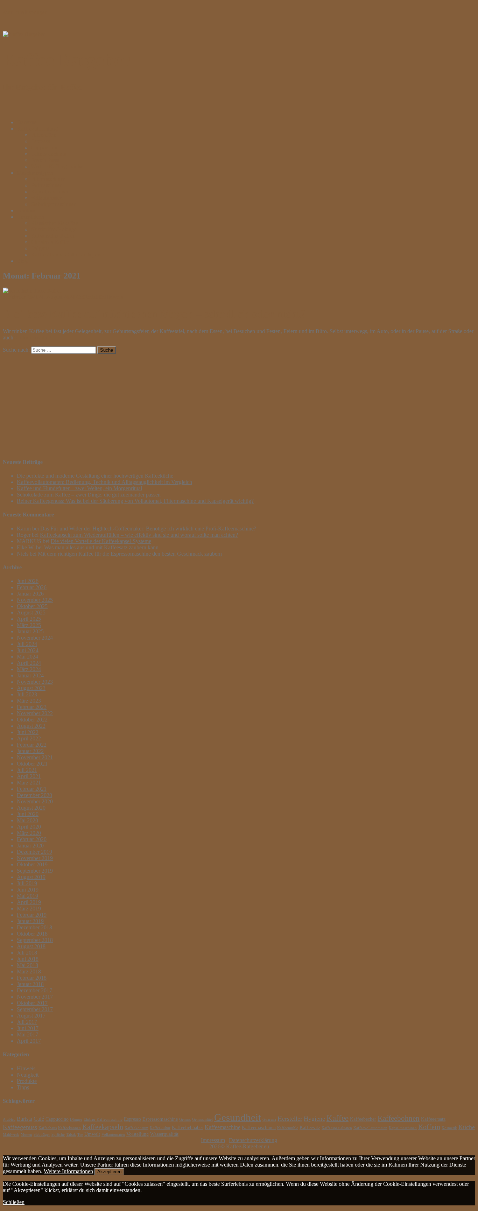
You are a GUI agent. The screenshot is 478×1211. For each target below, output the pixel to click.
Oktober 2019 (32, 864)
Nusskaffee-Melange (54, 229)
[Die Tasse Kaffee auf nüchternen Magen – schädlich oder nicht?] (32, 291)
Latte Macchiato (48, 154)
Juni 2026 (27, 581)
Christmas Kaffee (50, 242)
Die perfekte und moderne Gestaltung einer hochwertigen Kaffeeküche (95, 476)
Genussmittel (202, 1119)
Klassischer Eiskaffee (54, 223)
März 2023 (29, 701)
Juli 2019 (27, 883)
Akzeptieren (109, 1171)
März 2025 (29, 625)
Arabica (9, 1119)
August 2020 (31, 808)
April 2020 (29, 827)
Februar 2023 (32, 707)
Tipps (23, 1087)
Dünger (76, 1119)
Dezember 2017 (34, 990)
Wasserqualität (164, 1134)
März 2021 (29, 783)
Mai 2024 (27, 657)
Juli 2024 (27, 644)
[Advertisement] (213, 403)
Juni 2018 (27, 959)
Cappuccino (44, 147)
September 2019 (35, 871)
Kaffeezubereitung (37, 129)
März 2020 (29, 833)
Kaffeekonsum (136, 1128)
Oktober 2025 (32, 606)
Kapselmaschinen (50, 192)
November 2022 (35, 713)
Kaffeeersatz (433, 1119)
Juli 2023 (27, 694)
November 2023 (35, 682)
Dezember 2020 (34, 795)
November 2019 (35, 858)
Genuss (185, 1119)
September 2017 (35, 1009)
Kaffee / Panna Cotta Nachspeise (67, 255)
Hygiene (314, 1118)
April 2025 (29, 619)
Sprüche (58, 1134)
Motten (26, 1134)
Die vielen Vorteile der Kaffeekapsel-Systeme (101, 541)
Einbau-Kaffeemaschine (103, 1119)
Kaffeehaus (47, 1128)
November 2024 (35, 638)
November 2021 (35, 757)
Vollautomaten (47, 198)
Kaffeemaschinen (259, 1127)
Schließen (13, 1202)
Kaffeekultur (160, 1128)
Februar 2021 (32, 789)
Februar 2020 (32, 839)
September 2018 (35, 940)
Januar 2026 (30, 594)
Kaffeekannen (69, 1128)
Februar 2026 (32, 587)
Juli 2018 (27, 953)
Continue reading (32, 337)
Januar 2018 (30, 984)
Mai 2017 (27, 1034)
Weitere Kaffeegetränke (57, 166)
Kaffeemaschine (222, 1127)
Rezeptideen (30, 217)
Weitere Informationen (68, 1171)
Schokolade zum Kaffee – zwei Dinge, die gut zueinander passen (89, 495)
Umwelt (92, 1134)
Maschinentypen (35, 173)
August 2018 (31, 946)
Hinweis (113, 297)
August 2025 (31, 612)
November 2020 (35, 801)
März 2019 (29, 908)
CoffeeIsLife (90, 297)
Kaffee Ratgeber (66, 60)
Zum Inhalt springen (25, 12)
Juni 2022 (27, 732)
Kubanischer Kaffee (53, 236)
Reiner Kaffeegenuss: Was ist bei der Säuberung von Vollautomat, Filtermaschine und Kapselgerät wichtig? (135, 501)
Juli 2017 (27, 1022)
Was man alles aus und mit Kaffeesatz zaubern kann (101, 547)
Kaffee (337, 1117)
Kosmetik (449, 1128)
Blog (22, 261)
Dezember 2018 (34, 927)
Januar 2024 (30, 675)
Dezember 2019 (34, 852)
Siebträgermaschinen (54, 204)
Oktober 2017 (32, 1003)
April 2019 (29, 902)
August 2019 (31, 877)
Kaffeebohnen (399, 1118)
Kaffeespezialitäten (337, 1128)
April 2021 (29, 776)
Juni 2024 (27, 650)
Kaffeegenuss (20, 1127)
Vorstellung (137, 1134)
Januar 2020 (30, 846)
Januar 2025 (30, 631)
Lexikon (26, 210)
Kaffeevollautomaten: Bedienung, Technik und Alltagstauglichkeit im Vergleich (104, 482)
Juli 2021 (27, 770)
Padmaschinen (47, 185)
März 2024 (29, 669)
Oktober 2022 (32, 720)
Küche (466, 1127)
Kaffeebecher (363, 1119)
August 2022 (31, 726)
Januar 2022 (30, 751)
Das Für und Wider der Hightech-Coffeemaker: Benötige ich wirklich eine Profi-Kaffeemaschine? (148, 528)
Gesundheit (237, 1117)
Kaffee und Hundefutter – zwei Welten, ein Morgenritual (79, 488)
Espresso (40, 141)
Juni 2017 (27, 1028)
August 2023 (31, 688)
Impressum (213, 1140)
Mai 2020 (27, 820)
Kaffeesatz (310, 1127)
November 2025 (35, 600)
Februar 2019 (32, 915)
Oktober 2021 (32, 764)
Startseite (27, 122)
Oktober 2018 (32, 934)
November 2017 (35, 997)
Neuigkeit (27, 1075)
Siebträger (42, 1134)
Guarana (269, 1119)
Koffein (429, 1127)
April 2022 (29, 738)
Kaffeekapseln (102, 1127)
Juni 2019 (27, 890)
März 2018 (29, 971)
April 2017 (29, 1041)
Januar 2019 (30, 921)
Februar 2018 (32, 978)
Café (39, 1119)
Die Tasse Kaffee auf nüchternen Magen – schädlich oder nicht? (154, 314)
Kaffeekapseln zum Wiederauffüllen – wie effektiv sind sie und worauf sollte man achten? (139, 535)
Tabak (71, 1134)
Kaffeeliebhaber (187, 1127)
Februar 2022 (32, 745)
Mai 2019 (27, 896)
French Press (45, 160)
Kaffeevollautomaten (370, 1128)
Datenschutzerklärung (253, 1140)
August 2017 (31, 1016)
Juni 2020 (27, 814)
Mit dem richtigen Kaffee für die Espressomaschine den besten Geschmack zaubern (130, 554)
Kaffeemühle (287, 1128)
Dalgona (40, 248)
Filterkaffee (43, 135)
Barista (24, 1119)
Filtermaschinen (48, 179)
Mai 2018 (27, 965)
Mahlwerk (11, 1134)
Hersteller (289, 1118)
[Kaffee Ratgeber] (24, 34)
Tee (80, 1134)
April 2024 (29, 663)
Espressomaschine (160, 1119)
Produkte (27, 1081)
